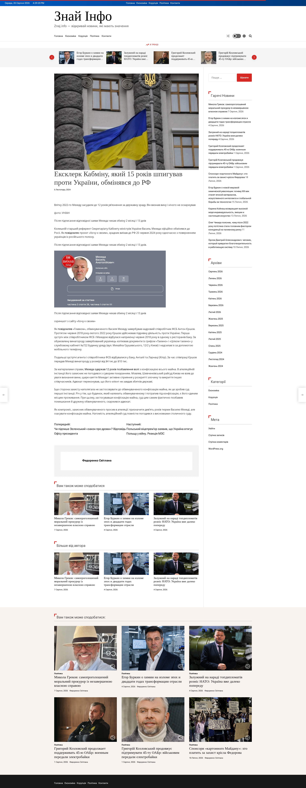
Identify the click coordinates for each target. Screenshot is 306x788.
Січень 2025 (214, 346)
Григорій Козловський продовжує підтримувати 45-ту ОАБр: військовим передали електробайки (185, 57)
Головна (130, 3)
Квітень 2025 (215, 332)
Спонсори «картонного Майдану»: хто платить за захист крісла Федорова (233, 56)
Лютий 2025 (214, 339)
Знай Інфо (83, 16)
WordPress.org (215, 448)
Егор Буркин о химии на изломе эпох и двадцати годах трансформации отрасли (124, 522)
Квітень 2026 (215, 298)
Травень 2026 (215, 291)
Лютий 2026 (214, 312)
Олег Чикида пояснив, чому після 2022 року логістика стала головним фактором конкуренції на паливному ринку (229, 226)
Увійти (211, 428)
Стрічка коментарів (218, 442)
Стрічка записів (216, 435)
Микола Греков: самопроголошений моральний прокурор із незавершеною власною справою (76, 522)
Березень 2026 (215, 305)
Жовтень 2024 (215, 366)
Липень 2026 (215, 278)
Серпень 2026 (215, 271)
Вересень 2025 (216, 325)
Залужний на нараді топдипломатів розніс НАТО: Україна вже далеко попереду (88, 57)
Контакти (175, 3)
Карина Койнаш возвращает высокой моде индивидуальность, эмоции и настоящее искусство (228, 212)
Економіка (141, 3)
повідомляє (72, 233)
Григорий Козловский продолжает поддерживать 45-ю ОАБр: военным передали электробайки (137, 59)
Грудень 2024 (215, 352)
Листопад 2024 (216, 359)
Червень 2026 (215, 285)
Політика (164, 3)
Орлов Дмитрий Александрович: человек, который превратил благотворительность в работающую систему (229, 243)
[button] (51, 57)
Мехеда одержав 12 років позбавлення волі (112, 369)
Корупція (153, 3)
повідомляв (65, 329)
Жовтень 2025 (215, 318)
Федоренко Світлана (96, 460)
